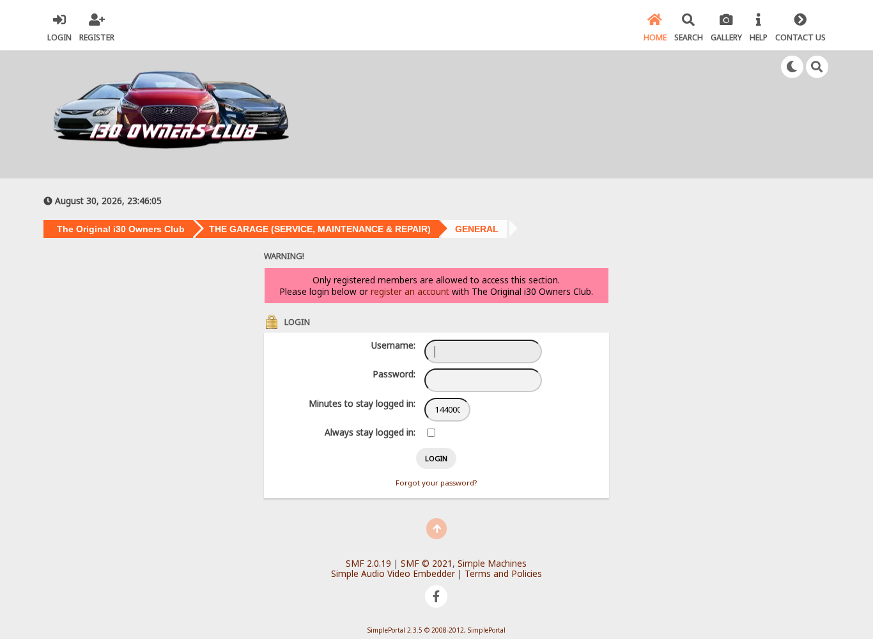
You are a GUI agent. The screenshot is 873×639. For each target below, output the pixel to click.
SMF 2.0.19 (368, 563)
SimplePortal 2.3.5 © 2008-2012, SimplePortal (436, 630)
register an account (410, 291)
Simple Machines (492, 563)
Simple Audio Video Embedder (393, 573)
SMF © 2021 (426, 563)
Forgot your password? (436, 482)
